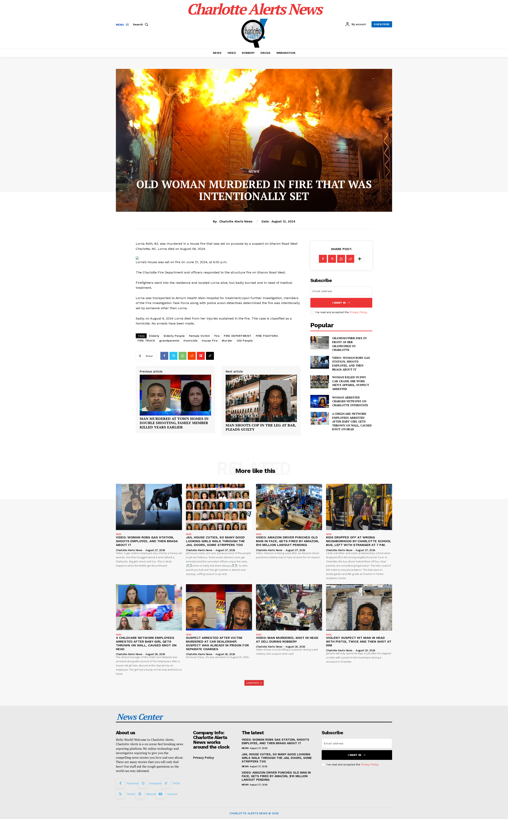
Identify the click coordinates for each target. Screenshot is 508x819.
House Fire (209, 340)
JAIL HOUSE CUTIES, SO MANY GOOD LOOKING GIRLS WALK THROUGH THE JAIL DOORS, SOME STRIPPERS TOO (215, 541)
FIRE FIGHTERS (267, 335)
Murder (227, 340)
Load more (252, 682)
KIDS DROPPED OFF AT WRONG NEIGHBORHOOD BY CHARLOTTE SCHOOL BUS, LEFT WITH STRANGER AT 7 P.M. (358, 541)
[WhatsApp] (183, 356)
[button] (141, 24)
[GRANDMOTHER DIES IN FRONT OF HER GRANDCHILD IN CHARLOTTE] (319, 342)
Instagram (155, 783)
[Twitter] (173, 356)
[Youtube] (160, 794)
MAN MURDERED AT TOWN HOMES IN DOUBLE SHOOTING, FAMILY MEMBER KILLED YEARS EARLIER (174, 423)
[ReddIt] (192, 356)
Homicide (190, 340)
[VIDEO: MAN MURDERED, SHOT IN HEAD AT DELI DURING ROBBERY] (289, 607)
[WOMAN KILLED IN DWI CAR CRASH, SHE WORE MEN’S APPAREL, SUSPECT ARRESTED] (319, 381)
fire (216, 335)
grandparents (169, 340)
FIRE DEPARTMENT (237, 335)
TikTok (176, 783)
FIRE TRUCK (146, 340)
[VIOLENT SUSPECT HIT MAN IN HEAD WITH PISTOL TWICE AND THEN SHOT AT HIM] (359, 607)
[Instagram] (143, 783)
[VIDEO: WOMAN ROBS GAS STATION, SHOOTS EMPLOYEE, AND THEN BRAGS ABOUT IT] (319, 362)
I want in (339, 302)
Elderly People (174, 335)
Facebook (133, 783)
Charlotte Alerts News (235, 221)
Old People (245, 340)
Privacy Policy (358, 312)
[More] (359, 259)
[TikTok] (166, 783)
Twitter (131, 794)
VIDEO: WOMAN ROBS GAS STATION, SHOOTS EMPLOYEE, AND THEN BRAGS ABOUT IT (351, 363)
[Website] (139, 794)
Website (151, 794)
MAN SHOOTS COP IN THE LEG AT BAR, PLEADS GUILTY (261, 427)
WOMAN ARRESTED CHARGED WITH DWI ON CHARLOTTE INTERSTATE (350, 401)
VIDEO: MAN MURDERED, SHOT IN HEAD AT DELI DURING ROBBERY (287, 639)
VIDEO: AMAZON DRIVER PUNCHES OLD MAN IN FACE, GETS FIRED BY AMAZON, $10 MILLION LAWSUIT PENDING (287, 541)
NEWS (254, 171)
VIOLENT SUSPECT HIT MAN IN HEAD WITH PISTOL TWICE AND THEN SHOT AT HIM (358, 641)
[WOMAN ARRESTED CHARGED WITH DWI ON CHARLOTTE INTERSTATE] (319, 401)
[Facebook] (164, 356)
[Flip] (201, 356)
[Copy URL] (210, 356)
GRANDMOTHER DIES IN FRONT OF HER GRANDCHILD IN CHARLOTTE (349, 344)
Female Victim (199, 335)
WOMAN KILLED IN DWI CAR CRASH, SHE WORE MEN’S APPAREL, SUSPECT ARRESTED (350, 383)
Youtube (172, 794)
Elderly (154, 335)
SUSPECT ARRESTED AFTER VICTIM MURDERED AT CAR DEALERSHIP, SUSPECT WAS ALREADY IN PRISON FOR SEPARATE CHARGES (217, 643)
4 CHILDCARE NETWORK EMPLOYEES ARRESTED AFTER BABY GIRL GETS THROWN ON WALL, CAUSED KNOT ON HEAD (352, 421)
